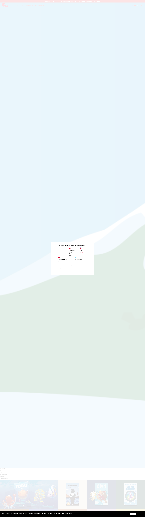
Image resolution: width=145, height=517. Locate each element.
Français (60, 248)
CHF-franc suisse (63, 268)
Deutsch (70, 255)
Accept (132, 514)
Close (140, 514)
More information (69, 513)
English (76, 261)
